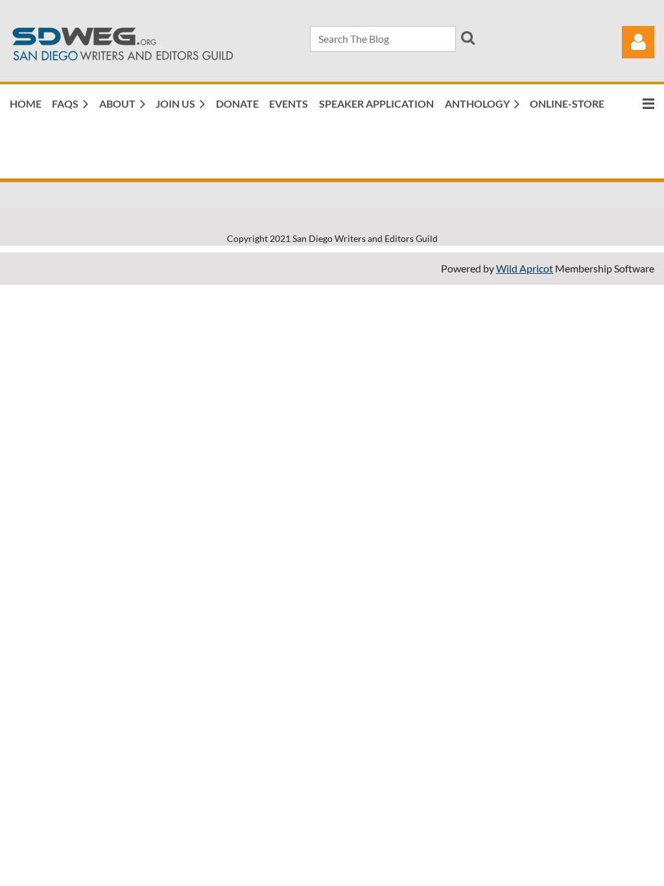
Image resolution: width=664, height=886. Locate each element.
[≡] (634, 103)
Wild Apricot (524, 268)
